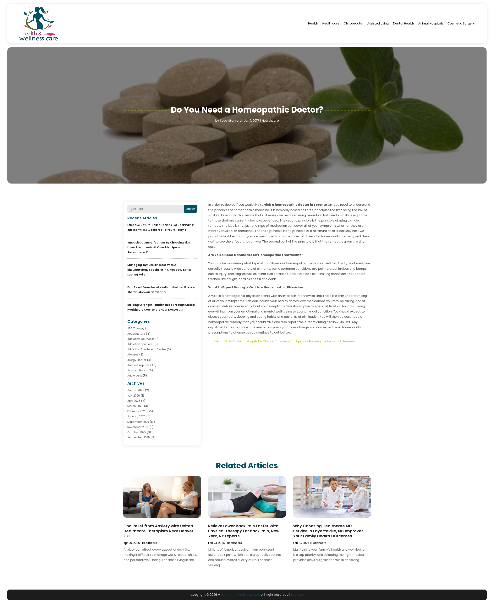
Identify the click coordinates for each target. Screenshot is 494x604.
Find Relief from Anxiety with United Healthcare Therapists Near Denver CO (158, 531)
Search (190, 209)
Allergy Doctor (136, 360)
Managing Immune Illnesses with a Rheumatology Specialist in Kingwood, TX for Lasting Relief (159, 269)
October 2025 (136, 432)
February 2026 (136, 411)
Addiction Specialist (140, 344)
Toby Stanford (231, 120)
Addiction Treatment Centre (146, 349)
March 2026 (135, 406)
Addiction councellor (141, 339)
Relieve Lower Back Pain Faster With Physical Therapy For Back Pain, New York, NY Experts (243, 531)
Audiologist (134, 375)
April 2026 (133, 401)
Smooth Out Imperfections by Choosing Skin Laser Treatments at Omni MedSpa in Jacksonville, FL (158, 247)
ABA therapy (135, 328)
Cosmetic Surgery (461, 23)
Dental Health (403, 23)
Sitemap (297, 594)
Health (313, 23)
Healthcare (330, 23)
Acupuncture (136, 334)
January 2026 (136, 416)
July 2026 (133, 396)
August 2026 (135, 390)
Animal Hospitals (430, 23)
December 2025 (138, 422)
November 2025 (138, 427)
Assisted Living (378, 23)
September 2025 (138, 437)
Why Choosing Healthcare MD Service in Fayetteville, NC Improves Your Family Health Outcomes (328, 531)
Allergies (132, 354)
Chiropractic (353, 23)
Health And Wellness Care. (241, 594)
